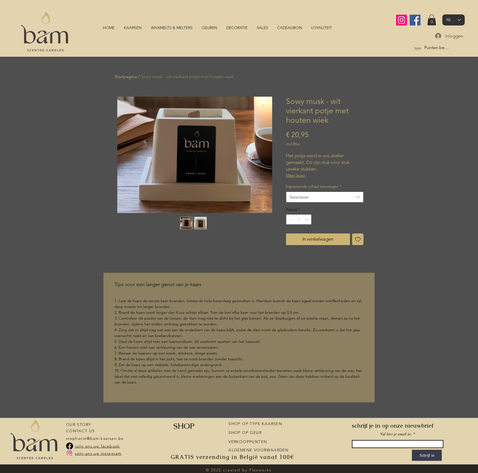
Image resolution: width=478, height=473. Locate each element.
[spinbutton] (299, 219)
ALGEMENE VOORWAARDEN (258, 450)
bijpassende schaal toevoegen (313, 186)
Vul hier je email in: (396, 434)
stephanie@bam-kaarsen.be (95, 438)
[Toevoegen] (358, 239)
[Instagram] (401, 20)
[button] (431, 19)
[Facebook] (415, 20)
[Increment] (307, 219)
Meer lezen (295, 175)
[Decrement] (290, 219)
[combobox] (324, 197)
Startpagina (126, 76)
